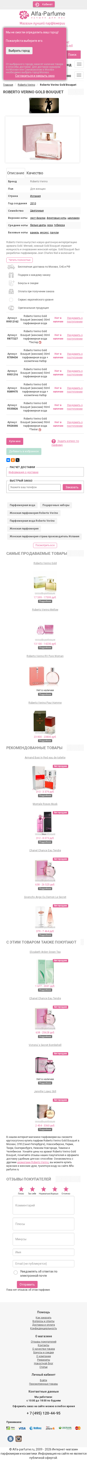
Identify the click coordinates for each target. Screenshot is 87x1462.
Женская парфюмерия (24, 528)
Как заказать (43, 1317)
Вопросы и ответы (43, 1321)
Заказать (72, 487)
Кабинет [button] (47, 4)
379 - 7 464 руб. (45, 931)
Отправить (27, 1284)
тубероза (59, 225)
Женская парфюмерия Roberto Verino (34, 513)
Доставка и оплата (43, 1324)
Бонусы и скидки (43, 1352)
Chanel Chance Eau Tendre (45, 850)
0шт (67, 42)
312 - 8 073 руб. (45, 838)
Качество (34, 173)
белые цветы (38, 225)
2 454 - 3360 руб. (45, 1125)
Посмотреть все (45, 545)
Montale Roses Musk (45, 804)
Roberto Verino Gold (45, 563)
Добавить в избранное (24, 451)
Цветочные (37, 210)
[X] (17, 460)
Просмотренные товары (43, 1383)
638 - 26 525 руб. (45, 884)
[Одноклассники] (13, 460)
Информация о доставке (23, 472)
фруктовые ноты (56, 218)
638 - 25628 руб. (45, 1032)
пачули (54, 232)
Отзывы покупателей (43, 1341)
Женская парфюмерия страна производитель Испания (44, 536)
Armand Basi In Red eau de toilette (45, 757)
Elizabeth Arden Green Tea (45, 951)
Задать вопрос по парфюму (65, 443)
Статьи (43, 1367)
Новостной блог (43, 1363)
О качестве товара (43, 1348)
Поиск (72, 54)
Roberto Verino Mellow (45, 609)
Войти (43, 1380)
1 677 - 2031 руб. (45, 986)
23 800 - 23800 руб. (45, 736)
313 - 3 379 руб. (45, 791)
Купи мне (14, 441)
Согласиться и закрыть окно (35, 75)
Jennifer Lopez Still (45, 1091)
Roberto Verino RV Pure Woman (45, 656)
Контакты (43, 1345)
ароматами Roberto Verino (33, 1162)
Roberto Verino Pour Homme (45, 702)
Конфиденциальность (43, 1328)
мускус (44, 232)
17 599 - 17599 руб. (45, 597)
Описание (15, 173)
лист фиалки (37, 218)
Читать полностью (19, 260)
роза (50, 225)
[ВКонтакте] (8, 460)
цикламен (74, 218)
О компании (43, 1356)
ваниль (34, 232)
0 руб (70, 45)
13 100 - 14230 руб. (45, 643)
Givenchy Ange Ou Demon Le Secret (45, 897)
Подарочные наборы (55, 505)
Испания (35, 196)
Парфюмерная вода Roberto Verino (32, 520)
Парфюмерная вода (22, 505)
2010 (33, 203)
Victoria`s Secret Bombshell (45, 1045)
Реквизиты (43, 1359)
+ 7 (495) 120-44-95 (43, 1413)
